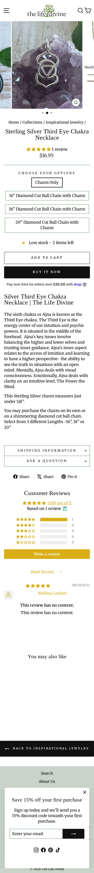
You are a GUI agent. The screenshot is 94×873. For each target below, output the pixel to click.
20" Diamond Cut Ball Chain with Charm (47, 225)
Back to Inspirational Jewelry (50, 748)
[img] (38, 585)
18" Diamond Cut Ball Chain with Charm (47, 209)
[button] (39, 149)
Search (47, 773)
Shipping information (47, 450)
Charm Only (47, 182)
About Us (47, 781)
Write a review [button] (47, 554)
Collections (32, 122)
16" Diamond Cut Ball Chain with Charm (47, 195)
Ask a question (47, 461)
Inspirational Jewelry (64, 122)
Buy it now (47, 272)
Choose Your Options (47, 173)
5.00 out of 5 (59, 503)
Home (13, 122)
